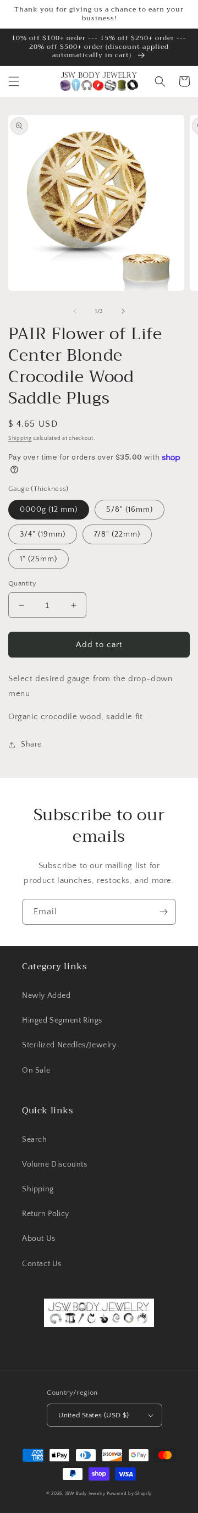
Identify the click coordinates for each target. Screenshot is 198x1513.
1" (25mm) (38, 559)
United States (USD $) (93, 1415)
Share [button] (31, 744)
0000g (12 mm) (49, 509)
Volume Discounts (54, 1164)
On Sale (36, 1070)
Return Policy (45, 1214)
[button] (14, 81)
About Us (39, 1238)
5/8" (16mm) (129, 509)
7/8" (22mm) (117, 534)
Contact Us (42, 1264)
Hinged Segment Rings (62, 1020)
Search (34, 1139)
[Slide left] (75, 311)
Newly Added (46, 995)
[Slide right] (123, 311)
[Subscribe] (163, 912)
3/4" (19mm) (42, 534)
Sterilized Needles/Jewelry (69, 1045)
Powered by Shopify (129, 1493)
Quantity (22, 583)
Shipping (20, 438)
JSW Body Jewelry (85, 1493)
